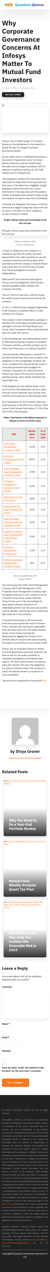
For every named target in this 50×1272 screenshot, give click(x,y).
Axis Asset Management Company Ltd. (10, 550)
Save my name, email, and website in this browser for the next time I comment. (23, 1069)
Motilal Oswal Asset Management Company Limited (13, 563)
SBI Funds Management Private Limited (14, 459)
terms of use (7, 1204)
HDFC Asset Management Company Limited (12, 446)
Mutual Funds (13, 94)
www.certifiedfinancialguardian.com (16, 1243)
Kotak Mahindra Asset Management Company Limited (13, 522)
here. (45, 680)
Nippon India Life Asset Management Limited (13, 509)
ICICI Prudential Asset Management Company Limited (13, 472)
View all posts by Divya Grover (25, 758)
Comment (7, 987)
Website (6, 1051)
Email (5, 1037)
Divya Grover (29, 88)
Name (6, 1024)
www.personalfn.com (39, 1240)
